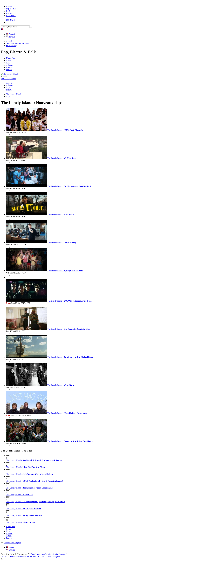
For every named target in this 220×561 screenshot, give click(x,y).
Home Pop (10, 58)
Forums (9, 70)
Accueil (9, 6)
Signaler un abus (44, 556)
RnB (8, 11)
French (11, 547)
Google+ (56, 556)
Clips (8, 63)
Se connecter (11, 46)
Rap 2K (9, 13)
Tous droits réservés (38, 554)
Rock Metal (11, 16)
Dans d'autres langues (12, 543)
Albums (9, 65)
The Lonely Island (8, 78)
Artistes (9, 67)
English (12, 550)
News (8, 60)
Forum (8, 90)
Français (12, 34)
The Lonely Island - (34, 460)
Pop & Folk (11, 9)
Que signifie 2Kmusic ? (57, 554)
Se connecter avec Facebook (18, 43)
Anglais (12, 37)
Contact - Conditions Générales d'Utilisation (18, 556)
